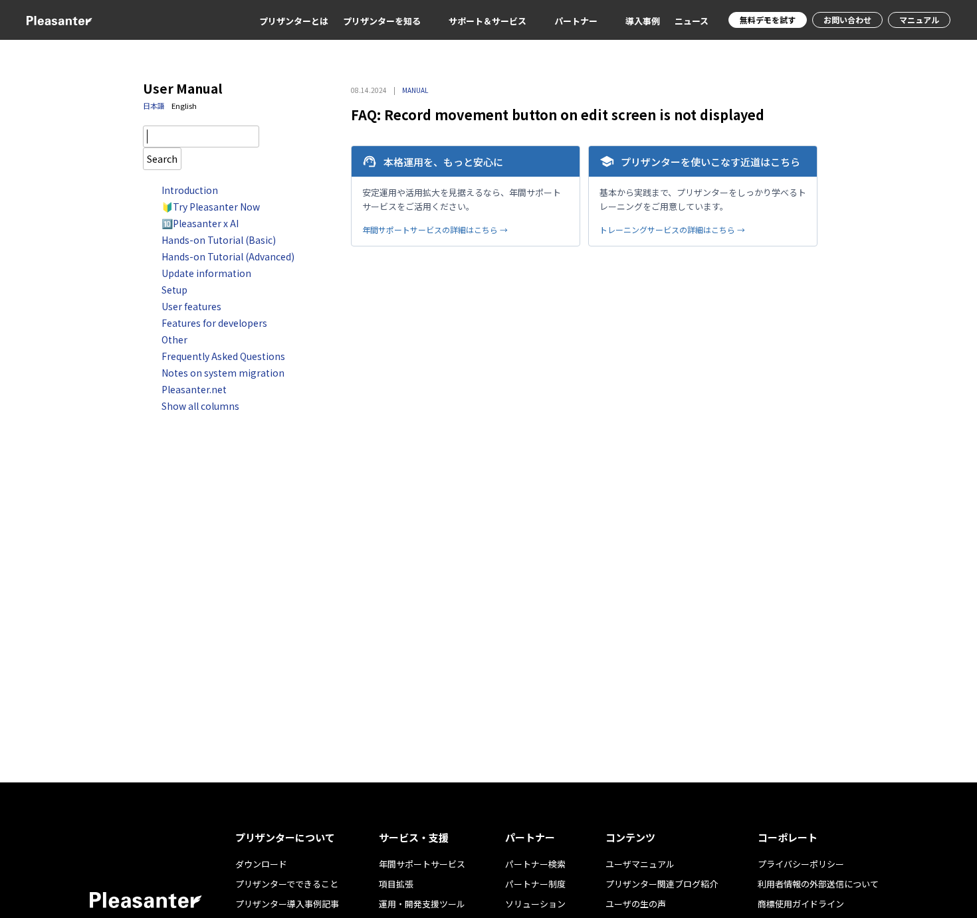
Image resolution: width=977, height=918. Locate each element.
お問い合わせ (847, 19)
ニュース (691, 21)
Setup (174, 289)
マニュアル (919, 19)
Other (174, 339)
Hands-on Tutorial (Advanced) (228, 256)
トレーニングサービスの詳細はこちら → (672, 229)
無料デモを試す (768, 19)
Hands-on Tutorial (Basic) (219, 239)
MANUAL (415, 90)
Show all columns (200, 406)
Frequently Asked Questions (223, 356)
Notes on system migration (223, 372)
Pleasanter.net (194, 389)
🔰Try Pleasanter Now (211, 206)
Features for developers (214, 322)
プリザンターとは (293, 21)
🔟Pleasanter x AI (200, 223)
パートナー (575, 21)
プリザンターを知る (382, 21)
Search (162, 158)
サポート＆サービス (487, 21)
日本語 (154, 105)
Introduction (190, 190)
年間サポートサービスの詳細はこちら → (435, 229)
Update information (206, 273)
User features (191, 306)
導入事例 (642, 21)
